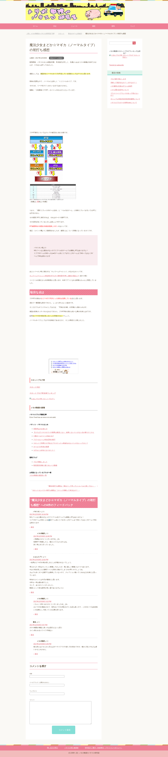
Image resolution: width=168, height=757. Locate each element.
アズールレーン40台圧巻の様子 (44, 439)
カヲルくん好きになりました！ (44, 450)
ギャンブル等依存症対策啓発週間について (125, 99)
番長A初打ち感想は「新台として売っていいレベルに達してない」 (72, 486)
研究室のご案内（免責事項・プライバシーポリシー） (103, 748)
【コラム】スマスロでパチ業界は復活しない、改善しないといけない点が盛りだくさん (63, 432)
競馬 (113, 26)
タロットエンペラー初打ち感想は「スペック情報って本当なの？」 (55, 490)
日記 (54, 26)
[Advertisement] (64, 109)
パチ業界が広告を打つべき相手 (121, 86)
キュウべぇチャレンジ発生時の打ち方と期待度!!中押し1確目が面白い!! (54, 276)
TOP (42, 33)
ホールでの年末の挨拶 (41, 447)
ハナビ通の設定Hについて (120, 90)
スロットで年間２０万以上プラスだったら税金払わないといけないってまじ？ (60, 443)
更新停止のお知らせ (40, 429)
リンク (132, 26)
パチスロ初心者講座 (71, 748)
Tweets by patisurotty (116, 65)
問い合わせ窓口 (52, 748)
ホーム (35, 26)
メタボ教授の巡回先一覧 (38, 475)
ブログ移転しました (40, 462)
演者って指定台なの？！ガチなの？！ (124, 82)
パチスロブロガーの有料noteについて (124, 102)
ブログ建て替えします (118, 79)
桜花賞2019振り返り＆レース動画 (45, 465)
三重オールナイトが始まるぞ (43, 436)
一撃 (37, 201)
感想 (93, 26)
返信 (32, 527)
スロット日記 (35, 387)
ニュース (74, 26)
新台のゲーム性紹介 (56, 58)
